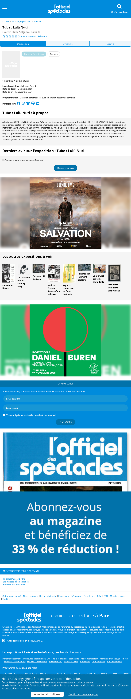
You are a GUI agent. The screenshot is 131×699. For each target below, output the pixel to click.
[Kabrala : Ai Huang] (8, 273)
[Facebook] (18, 103)
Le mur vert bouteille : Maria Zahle (98, 279)
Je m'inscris (65, 422)
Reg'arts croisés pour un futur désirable (68, 290)
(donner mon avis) (26, 36)
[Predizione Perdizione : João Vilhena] (114, 272)
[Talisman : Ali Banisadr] (39, 268)
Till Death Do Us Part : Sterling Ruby (23, 282)
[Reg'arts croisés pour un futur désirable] (69, 273)
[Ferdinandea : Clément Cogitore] (84, 267)
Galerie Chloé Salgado (18, 86)
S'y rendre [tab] (68, 43)
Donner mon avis (65, 167)
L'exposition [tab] (23, 43)
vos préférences (74, 685)
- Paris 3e (21, 32)
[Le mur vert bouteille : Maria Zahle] (99, 268)
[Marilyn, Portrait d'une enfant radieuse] (54, 273)
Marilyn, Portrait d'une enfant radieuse (54, 289)
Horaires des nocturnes (14, 584)
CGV (99, 596)
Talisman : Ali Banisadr (39, 278)
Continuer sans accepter (83, 694)
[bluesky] (28, 103)
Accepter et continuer (47, 694)
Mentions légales (118, 596)
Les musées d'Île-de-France (16, 581)
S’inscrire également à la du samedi (31, 415)
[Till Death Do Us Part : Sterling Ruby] (23, 269)
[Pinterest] (33, 103)
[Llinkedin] (38, 103)
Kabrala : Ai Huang (7, 287)
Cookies (6, 599)
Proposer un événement (69, 596)
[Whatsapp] (23, 103)
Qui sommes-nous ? (11, 596)
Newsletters (89, 596)
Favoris (43, 36)
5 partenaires (23, 685)
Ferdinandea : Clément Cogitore (84, 276)
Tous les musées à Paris (14, 578)
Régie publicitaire (48, 596)
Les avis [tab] (110, 43)
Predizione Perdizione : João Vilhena (114, 287)
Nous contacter (30, 596)
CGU (106, 596)
